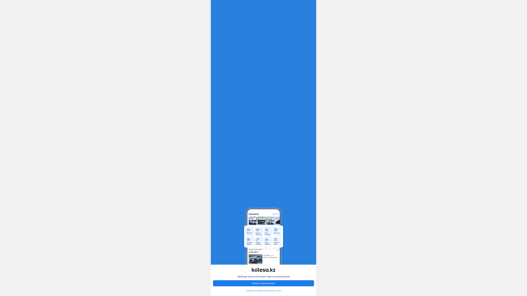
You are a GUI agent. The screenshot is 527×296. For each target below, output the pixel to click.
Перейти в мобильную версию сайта (263, 290)
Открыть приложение (263, 283)
